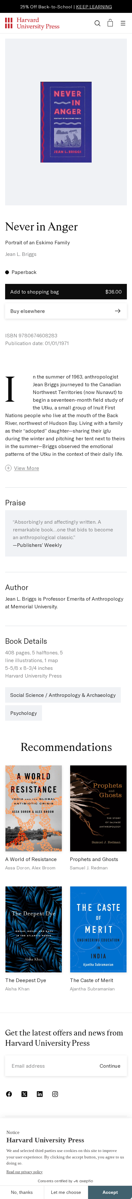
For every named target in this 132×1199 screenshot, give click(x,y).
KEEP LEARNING (94, 6)
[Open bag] (110, 23)
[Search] (97, 23)
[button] (66, 468)
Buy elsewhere (27, 311)
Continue (110, 1066)
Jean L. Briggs (21, 254)
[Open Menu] (123, 23)
